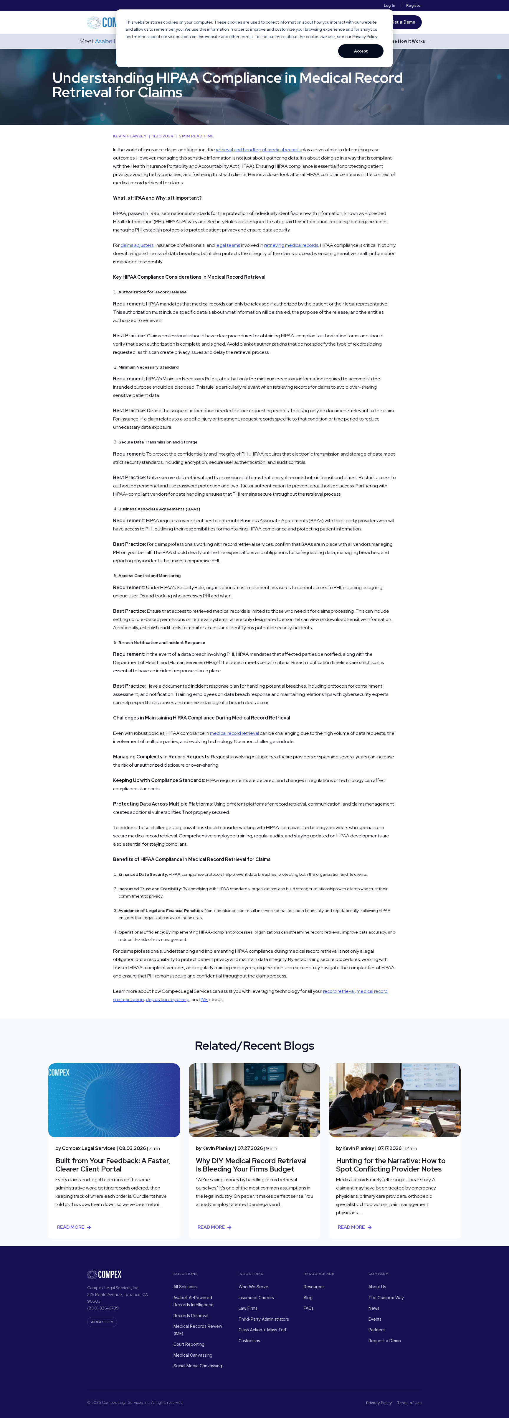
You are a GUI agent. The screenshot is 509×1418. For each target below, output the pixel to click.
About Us (377, 1286)
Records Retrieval (190, 1315)
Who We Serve (253, 1286)
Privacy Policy (379, 1402)
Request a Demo (384, 1340)
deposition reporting (167, 999)
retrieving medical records (291, 245)
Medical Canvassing (192, 1355)
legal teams (228, 245)
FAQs (309, 1308)
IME (204, 999)
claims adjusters (136, 245)
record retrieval (339, 991)
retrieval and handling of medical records (258, 150)
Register (414, 5)
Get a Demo (403, 22)
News (373, 1308)
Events (374, 1319)
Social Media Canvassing (197, 1365)
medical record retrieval (234, 733)
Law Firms (248, 1308)
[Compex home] (110, 22)
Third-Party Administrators (264, 1319)
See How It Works (410, 41)
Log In (390, 5)
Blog (308, 1297)
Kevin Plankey (131, 136)
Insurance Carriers (256, 1297)
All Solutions (185, 1286)
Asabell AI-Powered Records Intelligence (193, 1301)
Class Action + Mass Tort (262, 1329)
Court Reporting (188, 1344)
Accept (361, 50)
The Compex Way (386, 1297)
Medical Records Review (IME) (197, 1330)
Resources (314, 1286)
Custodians (249, 1340)
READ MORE (70, 1227)
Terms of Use (409, 1402)
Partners (376, 1329)
